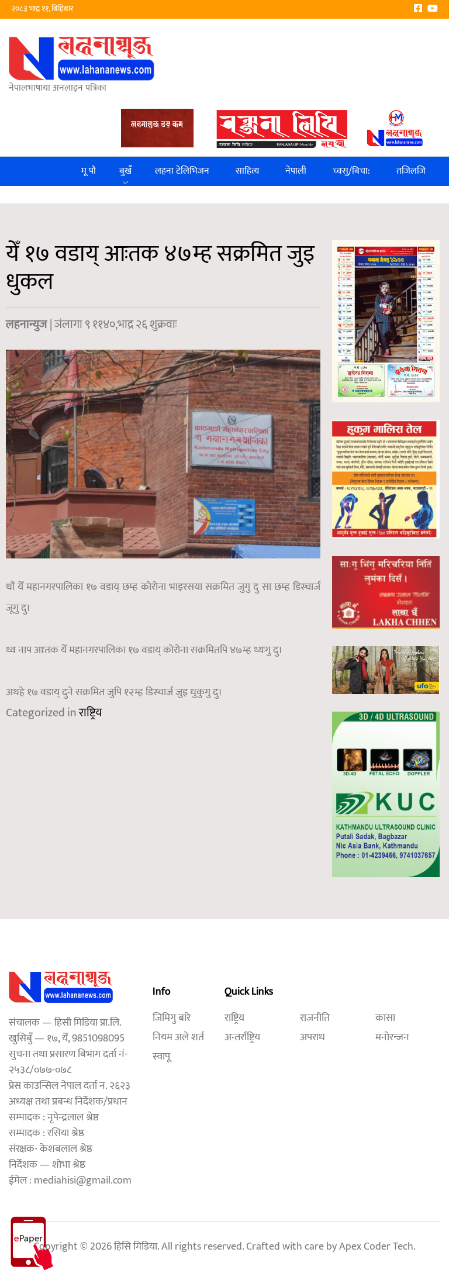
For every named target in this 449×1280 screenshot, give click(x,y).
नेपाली (295, 171)
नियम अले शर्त (178, 1037)
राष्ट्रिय (90, 713)
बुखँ (125, 171)
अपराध (312, 1037)
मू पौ (88, 171)
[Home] (82, 58)
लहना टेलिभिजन (182, 171)
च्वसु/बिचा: (351, 171)
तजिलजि (411, 171)
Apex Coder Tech (376, 1246)
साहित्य (247, 171)
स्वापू (161, 1056)
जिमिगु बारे (172, 1018)
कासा (385, 1018)
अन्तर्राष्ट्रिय (242, 1037)
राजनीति (315, 1018)
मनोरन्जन (392, 1037)
